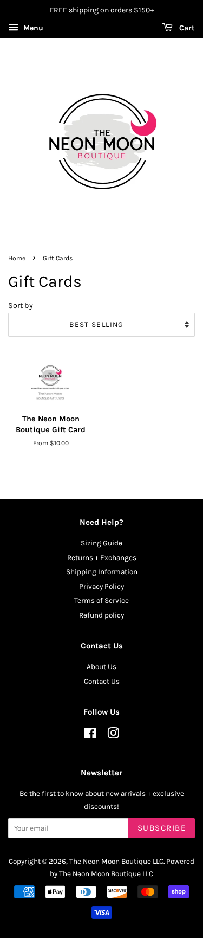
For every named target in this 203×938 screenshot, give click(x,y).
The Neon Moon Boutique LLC (116, 861)
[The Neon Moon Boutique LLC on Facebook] (90, 735)
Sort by (20, 305)
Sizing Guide (101, 543)
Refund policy (101, 615)
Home (16, 258)
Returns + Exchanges (101, 558)
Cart (186, 28)
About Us (101, 667)
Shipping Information (101, 572)
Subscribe (161, 828)
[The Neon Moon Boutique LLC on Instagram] (113, 735)
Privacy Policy (101, 586)
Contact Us (102, 681)
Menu (32, 28)
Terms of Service (101, 600)
